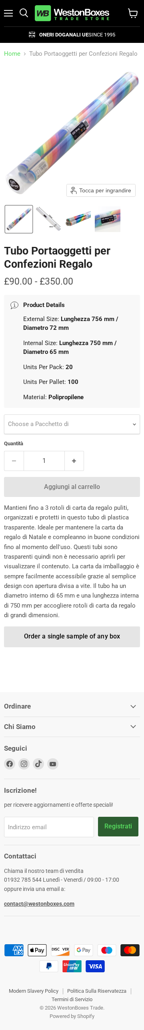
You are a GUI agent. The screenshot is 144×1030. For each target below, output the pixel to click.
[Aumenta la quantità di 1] (74, 461)
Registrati (118, 826)
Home (12, 53)
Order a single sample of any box (72, 636)
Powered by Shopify (72, 1016)
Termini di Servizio (72, 999)
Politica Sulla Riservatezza (96, 991)
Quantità (13, 443)
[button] (18, 219)
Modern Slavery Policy (33, 991)
